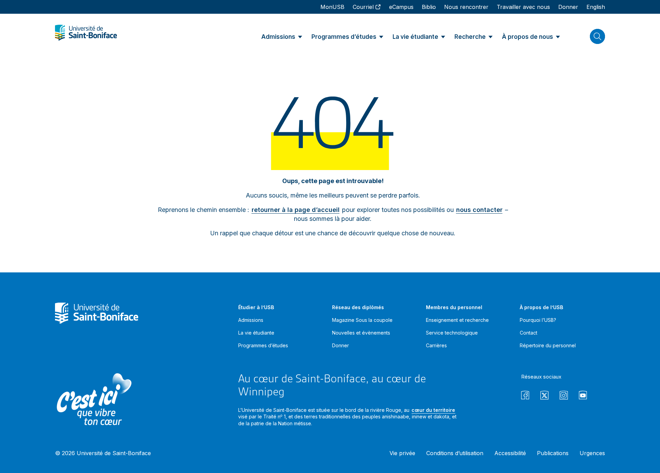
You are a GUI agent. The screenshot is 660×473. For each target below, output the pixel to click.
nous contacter (479, 209)
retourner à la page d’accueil (296, 209)
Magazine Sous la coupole (362, 320)
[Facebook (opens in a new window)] (525, 396)
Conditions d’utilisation (454, 453)
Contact (528, 333)
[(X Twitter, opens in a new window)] (544, 396)
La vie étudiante (256, 333)
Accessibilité (510, 453)
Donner (340, 345)
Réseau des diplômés (358, 307)
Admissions (250, 320)
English (595, 6)
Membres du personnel (454, 307)
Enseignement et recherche (457, 320)
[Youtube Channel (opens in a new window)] (583, 396)
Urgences (592, 453)
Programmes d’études (263, 345)
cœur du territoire (433, 410)
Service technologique (452, 333)
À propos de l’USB (541, 307)
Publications (553, 453)
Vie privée (402, 453)
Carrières (436, 345)
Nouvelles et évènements (361, 333)
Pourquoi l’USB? (538, 320)
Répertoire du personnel (548, 345)
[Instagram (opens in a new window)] (564, 396)
